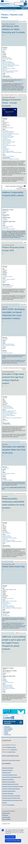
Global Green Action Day (13, 566)
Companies (5, 218)
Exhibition (4, 49)
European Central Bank (8, 779)
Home (3, 10)
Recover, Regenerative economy (9, 145)
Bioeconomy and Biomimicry (8, 62)
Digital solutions (6, 602)
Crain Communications (7, 286)
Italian (4, 223)
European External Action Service (10, 784)
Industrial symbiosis (6, 139)
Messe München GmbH (7, 77)
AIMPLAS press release (20, 633)
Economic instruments (7, 135)
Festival (4, 586)
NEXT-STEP (23, 304)
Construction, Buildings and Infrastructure (11, 65)
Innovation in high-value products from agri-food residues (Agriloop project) (13, 378)
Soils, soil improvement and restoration (10, 70)
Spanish (4, 678)
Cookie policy (7, 730)
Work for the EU (6, 813)
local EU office (11, 752)
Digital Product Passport (7, 685)
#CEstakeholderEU (5, 3)
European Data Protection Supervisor (11, 795)
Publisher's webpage (21, 188)
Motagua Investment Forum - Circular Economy (11, 103)
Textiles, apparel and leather (8, 72)
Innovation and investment (8, 605)
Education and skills (7, 603)
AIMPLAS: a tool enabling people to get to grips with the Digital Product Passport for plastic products (13, 643)
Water (4, 153)
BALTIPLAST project (7, 546)
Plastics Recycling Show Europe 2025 (13, 249)
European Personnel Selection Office (11, 798)
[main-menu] (26, 8)
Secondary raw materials (7, 59)
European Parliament (7, 770)
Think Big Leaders (6, 615)
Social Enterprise (6, 148)
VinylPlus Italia (5, 210)
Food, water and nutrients (8, 137)
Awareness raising (6, 535)
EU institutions (10, 805)
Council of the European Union (9, 774)
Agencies (4, 802)
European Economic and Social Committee (12, 786)
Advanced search (23, 6)
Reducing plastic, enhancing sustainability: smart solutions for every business (13, 503)
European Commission (7, 768)
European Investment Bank (8, 791)
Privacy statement (8, 729)
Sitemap (6, 733)
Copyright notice (8, 727)
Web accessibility (6, 819)
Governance (5, 138)
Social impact (5, 150)
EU (3, 283)
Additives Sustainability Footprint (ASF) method (12, 194)
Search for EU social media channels (11, 760)
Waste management (6, 57)
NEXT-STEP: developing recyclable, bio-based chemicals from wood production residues (13, 314)
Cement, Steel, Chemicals (8, 132)
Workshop (5, 523)
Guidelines (5, 216)
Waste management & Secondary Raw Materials (12, 152)
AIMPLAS (5, 669)
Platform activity (6, 468)
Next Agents (5, 614)
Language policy (6, 817)
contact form (14, 749)
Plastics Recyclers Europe (8, 285)
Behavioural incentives (7, 536)
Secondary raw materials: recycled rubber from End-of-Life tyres (14, 450)
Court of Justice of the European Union (11, 777)
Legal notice (7, 726)
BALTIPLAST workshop (20, 493)
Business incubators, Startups (8, 63)
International (5, 420)
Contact (6, 732)
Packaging (5, 67)
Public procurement (6, 143)
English (4, 222)
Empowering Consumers (7, 686)
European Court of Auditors (8, 781)
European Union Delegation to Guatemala (11, 158)
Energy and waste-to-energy (8, 66)
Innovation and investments (8, 127)
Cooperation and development (8, 156)
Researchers (5, 220)
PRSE (25, 242)
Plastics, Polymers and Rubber (10, 10)
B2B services (5, 130)
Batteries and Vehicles (7, 61)
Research (4, 147)
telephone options (11, 747)
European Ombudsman (7, 793)
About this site (7, 734)
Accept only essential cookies (13, 840)
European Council (6, 772)
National (4, 477)
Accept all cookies (10, 836)
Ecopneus (23, 441)
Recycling (4, 69)
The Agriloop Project (7, 424)
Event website (23, 21)
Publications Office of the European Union (12, 800)
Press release (5, 338)
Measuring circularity (7, 140)
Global (4, 74)
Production (5, 275)
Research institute (6, 672)
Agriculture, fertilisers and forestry (9, 410)
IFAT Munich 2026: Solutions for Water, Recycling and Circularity (13, 29)
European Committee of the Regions (11, 788)
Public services (6, 144)
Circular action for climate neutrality (10, 413)
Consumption (5, 531)
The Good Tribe (6, 613)
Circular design (5, 227)
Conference (5, 48)
